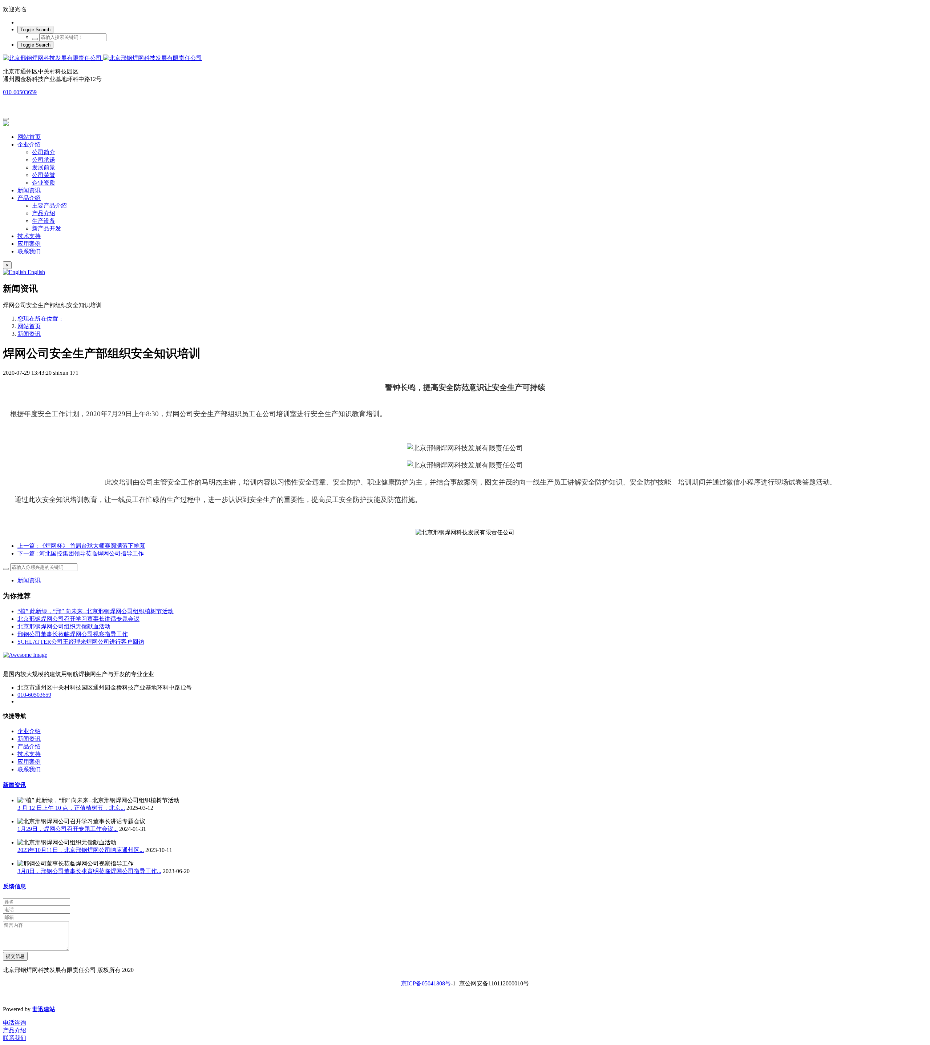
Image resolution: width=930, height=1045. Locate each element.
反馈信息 (14, 886)
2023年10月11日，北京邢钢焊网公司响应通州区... (80, 850)
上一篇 (81, 546)
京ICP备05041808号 (426, 983)
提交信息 (15, 956)
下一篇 (80, 553)
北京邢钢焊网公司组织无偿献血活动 (63, 626)
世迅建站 (43, 1009)
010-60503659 (20, 92)
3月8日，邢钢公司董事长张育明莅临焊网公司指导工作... (89, 871)
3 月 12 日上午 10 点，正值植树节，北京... (71, 808)
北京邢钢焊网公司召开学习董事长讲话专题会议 (78, 619)
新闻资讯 (29, 334)
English (35, 272)
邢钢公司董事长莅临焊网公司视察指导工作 (72, 634)
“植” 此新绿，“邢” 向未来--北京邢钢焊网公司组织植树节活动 (95, 611)
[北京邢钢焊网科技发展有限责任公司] (465, 58)
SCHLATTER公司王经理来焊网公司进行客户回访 (80, 642)
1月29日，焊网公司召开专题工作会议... (67, 829)
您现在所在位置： (40, 318)
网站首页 (29, 137)
